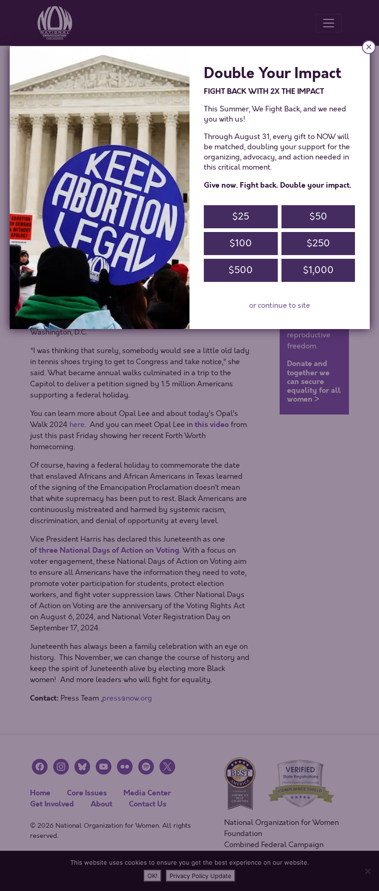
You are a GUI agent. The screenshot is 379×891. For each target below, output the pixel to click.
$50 (318, 216)
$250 (318, 243)
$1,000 (318, 270)
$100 (240, 243)
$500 (240, 270)
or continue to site (279, 305)
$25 (240, 216)
